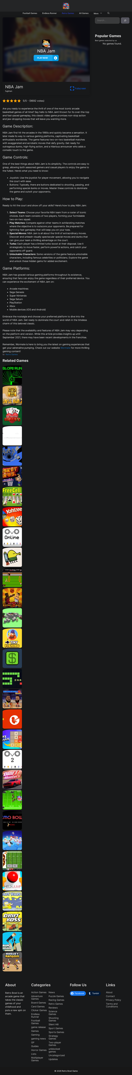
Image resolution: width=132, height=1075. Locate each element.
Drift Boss (46, 930)
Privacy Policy (113, 1000)
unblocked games (54, 1050)
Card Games (38, 1006)
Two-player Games (55, 1044)
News (52, 992)
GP (32, 1042)
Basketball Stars (46, 707)
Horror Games (39, 1050)
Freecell (46, 505)
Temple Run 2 (46, 404)
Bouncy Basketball (46, 606)
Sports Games (56, 1032)
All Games (84, 13)
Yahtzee (46, 525)
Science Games (53, 1012)
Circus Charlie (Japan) (46, 586)
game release (38, 1027)
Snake (46, 687)
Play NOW (42, 58)
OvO (46, 545)
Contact (110, 996)
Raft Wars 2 (46, 910)
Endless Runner (49, 13)
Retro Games (68, 13)
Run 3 (46, 464)
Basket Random (46, 970)
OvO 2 (46, 768)
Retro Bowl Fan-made (46, 869)
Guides (35, 1046)
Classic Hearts (46, 424)
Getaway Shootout (46, 950)
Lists (33, 1054)
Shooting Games (54, 1019)
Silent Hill (54, 1024)
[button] (108, 13)
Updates (53, 1059)
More (96, 13)
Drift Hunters (46, 788)
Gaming (35, 1034)
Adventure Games (37, 997)
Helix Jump (46, 889)
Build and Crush (46, 626)
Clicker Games (39, 1010)
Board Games (38, 1002)
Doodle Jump (46, 566)
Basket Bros (46, 485)
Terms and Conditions (112, 1005)
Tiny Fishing (46, 647)
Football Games (30, 13)
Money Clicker (46, 667)
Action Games (38, 992)
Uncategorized (57, 1055)
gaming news (38, 1038)
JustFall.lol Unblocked (46, 849)
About (109, 992)
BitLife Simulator (46, 727)
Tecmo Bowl (46, 829)
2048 (46, 748)
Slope (46, 384)
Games (35, 1031)
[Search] (125, 20)
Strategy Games (53, 1037)
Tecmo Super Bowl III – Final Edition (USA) (46, 808)
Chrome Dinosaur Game (46, 444)
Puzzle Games (56, 996)
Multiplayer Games (37, 1059)
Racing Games (56, 1000)
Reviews (53, 1007)
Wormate (65, 347)
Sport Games (56, 1028)
